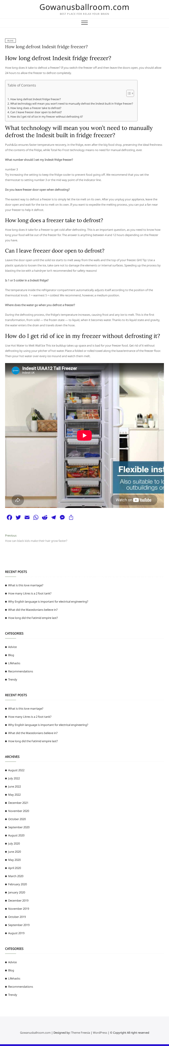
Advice (12, 647)
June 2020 (14, 852)
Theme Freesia (80, 1033)
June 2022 (14, 786)
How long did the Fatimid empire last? (33, 618)
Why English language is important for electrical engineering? (48, 601)
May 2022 (14, 795)
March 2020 (15, 876)
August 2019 (16, 933)
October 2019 (17, 917)
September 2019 (18, 925)
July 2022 (14, 778)
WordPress (100, 1033)
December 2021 (18, 803)
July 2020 (14, 843)
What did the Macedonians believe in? (33, 610)
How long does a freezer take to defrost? (35, 108)
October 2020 (17, 819)
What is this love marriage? (25, 585)
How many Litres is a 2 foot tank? (29, 593)
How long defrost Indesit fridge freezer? (46, 46)
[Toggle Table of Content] (128, 93)
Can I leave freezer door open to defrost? (35, 112)
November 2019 (18, 909)
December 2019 (18, 900)
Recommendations (20, 671)
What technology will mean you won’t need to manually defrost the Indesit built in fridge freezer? (71, 103)
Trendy (12, 679)
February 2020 (17, 884)
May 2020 (14, 860)
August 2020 (16, 835)
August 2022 (16, 770)
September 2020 (18, 827)
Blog (10, 40)
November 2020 (18, 811)
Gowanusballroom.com (84, 7)
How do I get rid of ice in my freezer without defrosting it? (46, 116)
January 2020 (16, 892)
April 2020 (14, 868)
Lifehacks (14, 663)
